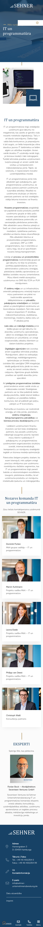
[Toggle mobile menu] (38, 921)
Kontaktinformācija (21, 873)
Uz (13, 870)
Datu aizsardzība (14, 893)
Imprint (9, 901)
